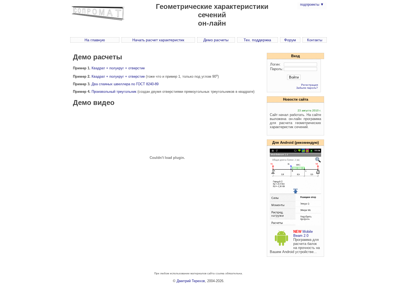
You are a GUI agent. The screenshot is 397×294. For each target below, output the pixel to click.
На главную (95, 40)
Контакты (314, 40)
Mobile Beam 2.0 (303, 234)
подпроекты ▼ (312, 4)
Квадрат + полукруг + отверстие (118, 68)
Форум (290, 40)
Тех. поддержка (257, 40)
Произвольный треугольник (114, 92)
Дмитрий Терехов (191, 281)
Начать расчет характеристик (158, 40)
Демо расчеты (215, 40)
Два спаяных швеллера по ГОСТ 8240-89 (125, 84)
